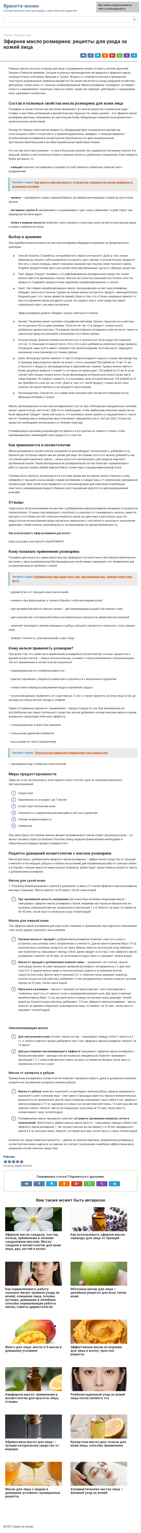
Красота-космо (21, 6)
